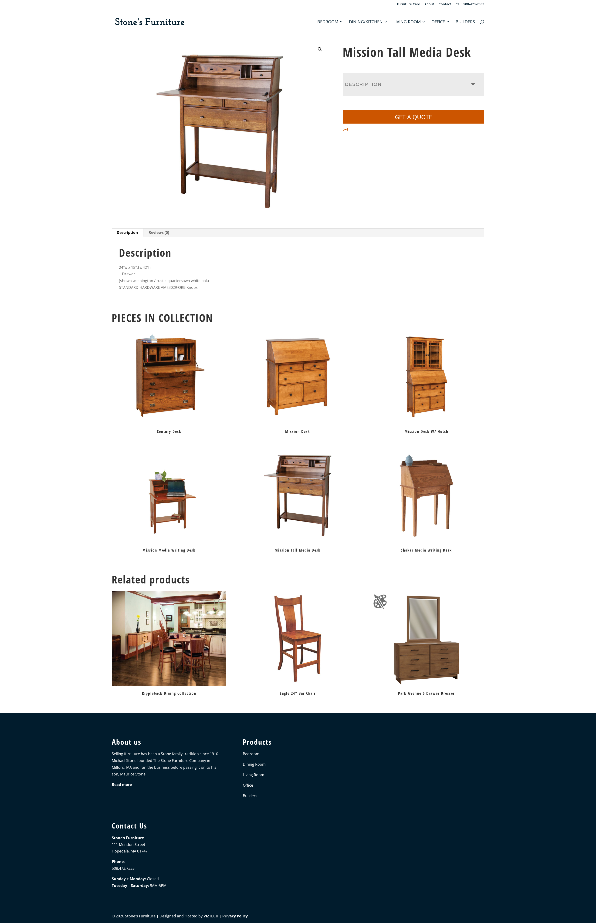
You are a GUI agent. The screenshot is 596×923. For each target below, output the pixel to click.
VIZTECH (210, 916)
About (429, 4)
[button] (320, 49)
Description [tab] (127, 232)
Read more (122, 784)
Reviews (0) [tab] (159, 232)
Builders (465, 22)
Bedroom (327, 22)
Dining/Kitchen (366, 22)
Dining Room (254, 764)
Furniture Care (408, 4)
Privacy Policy (235, 916)
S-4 (345, 129)
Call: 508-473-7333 (470, 4)
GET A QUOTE (413, 117)
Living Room (407, 22)
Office (438, 22)
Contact (445, 4)
